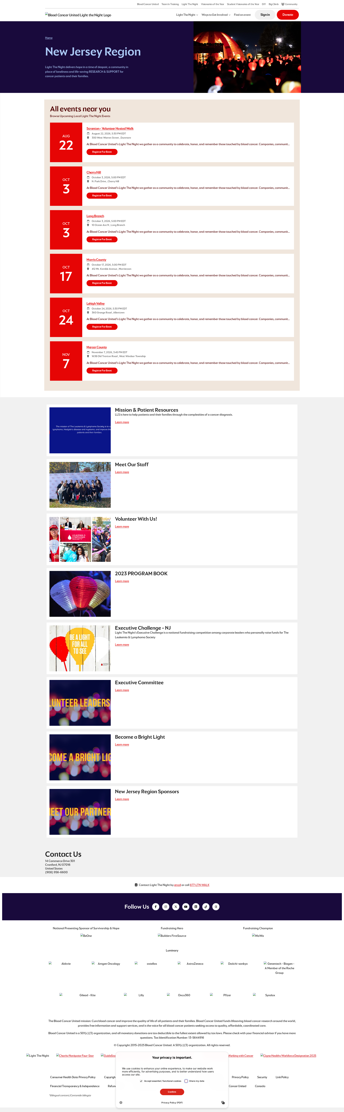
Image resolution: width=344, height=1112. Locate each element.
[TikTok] (205, 906)
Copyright (110, 1077)
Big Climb (273, 4)
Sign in (265, 15)
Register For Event (102, 151)
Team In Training (170, 4)
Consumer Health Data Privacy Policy (72, 1077)
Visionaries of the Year (212, 4)
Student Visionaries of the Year (243, 4)
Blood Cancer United (148, 4)
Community (291, 4)
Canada (260, 1086)
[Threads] (215, 906)
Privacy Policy (240, 1077)
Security (262, 1077)
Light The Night (190, 4)
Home (48, 38)
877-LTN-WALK (199, 885)
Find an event (242, 15)
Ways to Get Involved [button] (215, 15)
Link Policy (282, 1077)
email (177, 885)
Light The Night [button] (185, 15)
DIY (264, 4)
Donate (288, 15)
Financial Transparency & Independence (74, 1086)
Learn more (122, 422)
